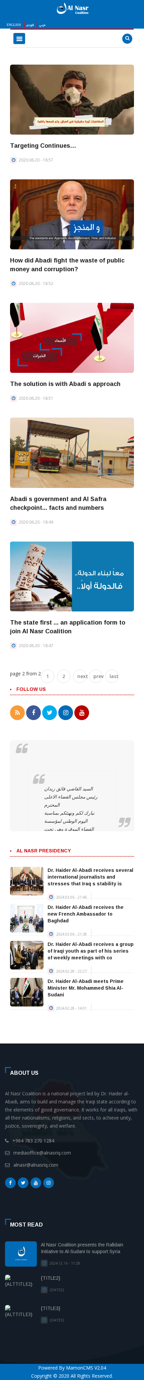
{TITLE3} (50, 1308)
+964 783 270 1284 (33, 1140)
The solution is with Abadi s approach (65, 384)
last (114, 676)
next (81, 676)
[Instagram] (48, 1184)
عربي (42, 25)
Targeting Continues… (43, 145)
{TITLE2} (50, 1278)
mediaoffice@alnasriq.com (42, 1152)
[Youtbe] (35, 1184)
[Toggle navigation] (19, 38)
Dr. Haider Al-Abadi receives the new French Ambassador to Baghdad (86, 914)
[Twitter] (23, 1184)
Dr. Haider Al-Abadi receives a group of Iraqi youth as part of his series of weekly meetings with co (91, 951)
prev (97, 676)
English (14, 25)
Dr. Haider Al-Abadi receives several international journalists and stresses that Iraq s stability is (90, 877)
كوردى (30, 25)
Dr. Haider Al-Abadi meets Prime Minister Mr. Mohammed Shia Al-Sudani (86, 988)
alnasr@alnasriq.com (35, 1165)
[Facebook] (10, 1184)
